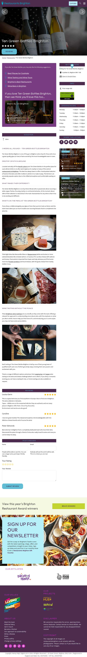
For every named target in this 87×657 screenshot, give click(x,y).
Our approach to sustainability (15, 632)
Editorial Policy (9, 624)
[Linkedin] (14, 646)
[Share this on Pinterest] (71, 142)
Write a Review (9, 634)
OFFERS (73, 3)
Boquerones (32, 254)
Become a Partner (10, 629)
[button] (5, 11)
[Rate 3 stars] (8, 464)
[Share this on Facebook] (61, 142)
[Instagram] (10, 646)
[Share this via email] (75, 142)
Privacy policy (9, 639)
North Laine (22, 166)
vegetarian (39, 374)
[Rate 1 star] (3, 464)
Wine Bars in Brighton (17, 86)
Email (32, 444)
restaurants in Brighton (10, 171)
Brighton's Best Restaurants (20, 82)
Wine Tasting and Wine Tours (20, 78)
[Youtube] (23, 646)
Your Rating (6, 461)
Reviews (9, 51)
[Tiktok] (19, 646)
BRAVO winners (68, 506)
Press (6, 636)
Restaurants (11, 58)
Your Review (6, 469)
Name (4, 444)
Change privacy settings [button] (12, 641)
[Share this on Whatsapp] (66, 142)
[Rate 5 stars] (12, 464)
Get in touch (8, 627)
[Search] (80, 3)
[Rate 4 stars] (10, 464)
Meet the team (9, 622)
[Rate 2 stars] (5, 464)
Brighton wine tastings (14, 314)
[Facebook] (6, 646)
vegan (48, 374)
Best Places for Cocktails (18, 73)
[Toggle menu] (83, 3)
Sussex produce (14, 262)
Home (4, 58)
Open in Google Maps (69, 76)
